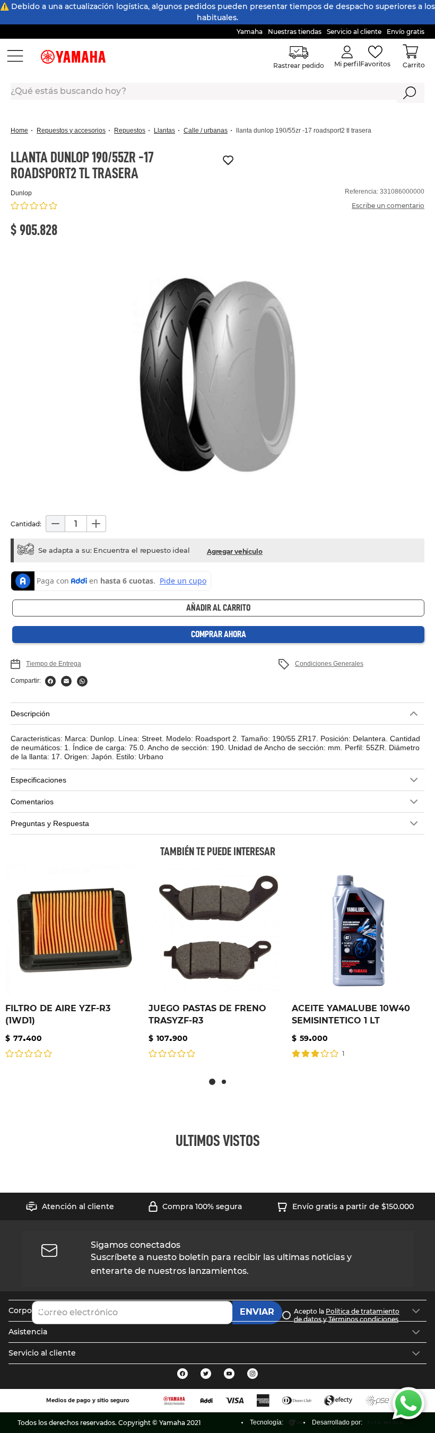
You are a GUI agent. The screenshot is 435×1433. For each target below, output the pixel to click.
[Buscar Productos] (409, 93)
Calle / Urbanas (206, 130)
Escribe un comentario (388, 206)
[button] (217, 377)
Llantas (164, 130)
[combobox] (217, 93)
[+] (96, 523)
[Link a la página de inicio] (22, 131)
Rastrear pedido (299, 66)
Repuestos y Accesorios (71, 130)
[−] (55, 523)
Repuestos (129, 130)
